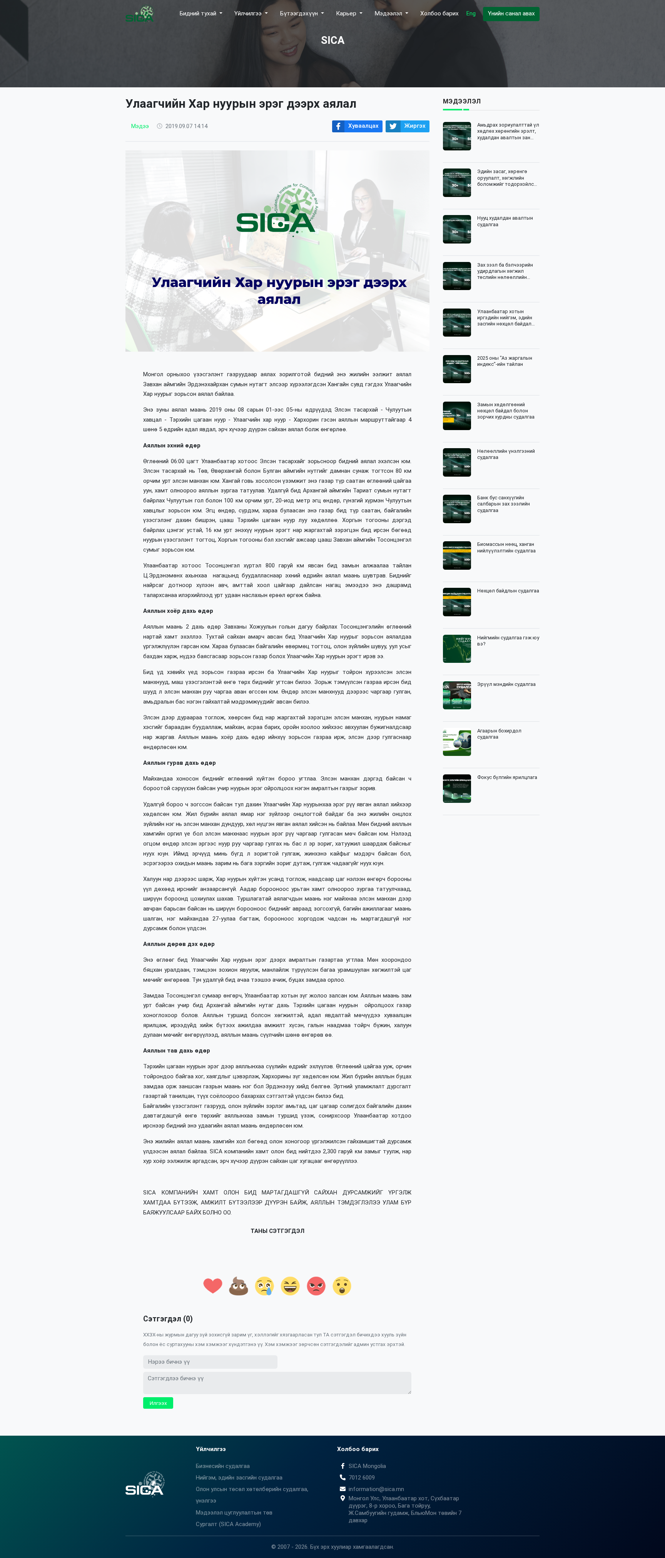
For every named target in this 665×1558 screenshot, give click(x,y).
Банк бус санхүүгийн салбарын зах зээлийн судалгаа (503, 504)
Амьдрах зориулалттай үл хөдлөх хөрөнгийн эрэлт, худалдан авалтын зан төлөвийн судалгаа (508, 131)
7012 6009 (362, 1477)
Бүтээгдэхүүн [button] (299, 13)
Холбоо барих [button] (439, 13)
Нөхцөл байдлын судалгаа (508, 591)
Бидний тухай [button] (198, 13)
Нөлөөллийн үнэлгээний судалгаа (506, 454)
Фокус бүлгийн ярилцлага (507, 777)
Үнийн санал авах (511, 13)
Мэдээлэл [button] (389, 13)
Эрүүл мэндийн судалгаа (506, 684)
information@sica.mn (376, 1489)
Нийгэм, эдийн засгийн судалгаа (239, 1477)
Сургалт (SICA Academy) (228, 1524)
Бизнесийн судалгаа (223, 1466)
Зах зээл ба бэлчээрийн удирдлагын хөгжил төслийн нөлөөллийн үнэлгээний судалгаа (505, 271)
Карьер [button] (347, 13)
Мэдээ (140, 126)
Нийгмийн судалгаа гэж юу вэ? (508, 641)
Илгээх (158, 1403)
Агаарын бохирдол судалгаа (499, 734)
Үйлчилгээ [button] (248, 13)
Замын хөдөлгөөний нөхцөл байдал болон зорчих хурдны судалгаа (506, 411)
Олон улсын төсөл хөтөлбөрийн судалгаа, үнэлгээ (252, 1495)
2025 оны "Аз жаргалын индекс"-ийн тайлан (504, 361)
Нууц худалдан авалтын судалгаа (505, 221)
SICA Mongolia (367, 1466)
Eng (471, 13)
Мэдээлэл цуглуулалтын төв (234, 1512)
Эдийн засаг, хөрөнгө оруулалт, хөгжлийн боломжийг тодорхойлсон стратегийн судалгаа (508, 177)
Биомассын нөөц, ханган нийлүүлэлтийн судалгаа (506, 547)
